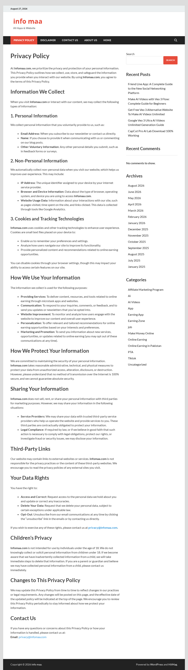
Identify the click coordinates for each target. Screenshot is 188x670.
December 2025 (138, 229)
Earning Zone (136, 320)
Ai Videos (134, 302)
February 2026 (137, 216)
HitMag (172, 664)
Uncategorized (137, 364)
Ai (129, 295)
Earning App (136, 314)
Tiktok (132, 358)
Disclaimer (48, 40)
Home (107, 40)
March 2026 (135, 210)
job (130, 327)
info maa (27, 21)
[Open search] (175, 40)
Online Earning (137, 339)
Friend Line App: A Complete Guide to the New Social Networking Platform (150, 88)
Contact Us (70, 40)
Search (130, 54)
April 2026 (134, 204)
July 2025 (134, 260)
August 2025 (136, 254)
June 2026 (134, 191)
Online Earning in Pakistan (144, 345)
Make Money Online (141, 333)
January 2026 (136, 223)
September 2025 (138, 248)
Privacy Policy (24, 40)
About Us (90, 40)
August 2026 (136, 185)
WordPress (156, 664)
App (130, 308)
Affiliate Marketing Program (145, 289)
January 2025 (136, 266)
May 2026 (134, 198)
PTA (130, 352)
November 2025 (138, 235)
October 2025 (137, 241)
